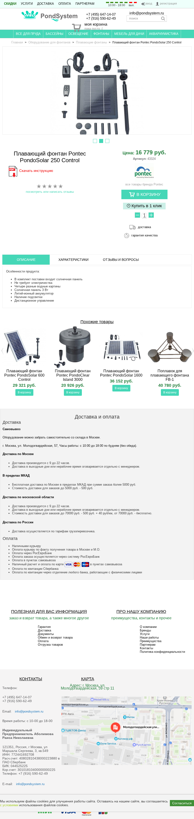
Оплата (64, 3)
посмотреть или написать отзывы (50, 191)
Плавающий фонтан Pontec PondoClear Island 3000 (73, 375)
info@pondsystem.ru (146, 13)
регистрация (168, 3)
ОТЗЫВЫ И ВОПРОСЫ (121, 260)
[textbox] (147, 18)
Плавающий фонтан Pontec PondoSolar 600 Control (24, 375)
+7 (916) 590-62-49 (101, 18)
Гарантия (44, 627)
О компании (148, 627)
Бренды (145, 630)
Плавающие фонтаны (91, 42)
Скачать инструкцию (36, 171)
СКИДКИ (10, 3)
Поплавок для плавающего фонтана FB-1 (169, 375)
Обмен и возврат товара (55, 637)
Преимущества (150, 641)
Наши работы (149, 637)
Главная (17, 42)
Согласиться (182, 803)
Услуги (27, 3)
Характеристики (73, 260)
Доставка (45, 3)
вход (149, 3)
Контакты (146, 648)
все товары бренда (144, 184)
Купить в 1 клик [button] (146, 205)
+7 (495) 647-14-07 (101, 14)
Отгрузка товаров (50, 644)
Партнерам (84, 3)
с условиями (9, 805)
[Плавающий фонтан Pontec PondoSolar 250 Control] (97, 95)
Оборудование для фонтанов (49, 42)
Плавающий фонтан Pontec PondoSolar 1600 (121, 373)
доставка (144, 227)
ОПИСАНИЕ (26, 260)
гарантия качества (144, 235)
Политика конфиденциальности (162, 651)
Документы (46, 634)
